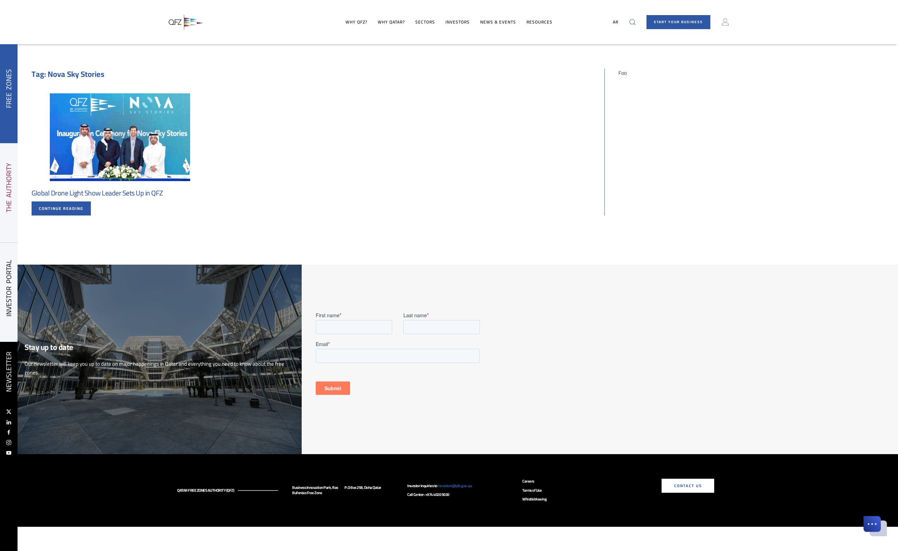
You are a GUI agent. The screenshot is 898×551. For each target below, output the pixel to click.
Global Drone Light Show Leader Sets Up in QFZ (97, 192)
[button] (632, 22)
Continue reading (61, 208)
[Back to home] (185, 22)
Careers (528, 481)
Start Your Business (678, 22)
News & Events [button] (498, 22)
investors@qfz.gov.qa (455, 485)
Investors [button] (457, 22)
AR (615, 22)
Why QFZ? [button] (356, 22)
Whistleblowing (534, 499)
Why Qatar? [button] (391, 22)
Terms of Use (532, 490)
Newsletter (8, 372)
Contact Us (688, 485)
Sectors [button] (425, 22)
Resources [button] (539, 22)
